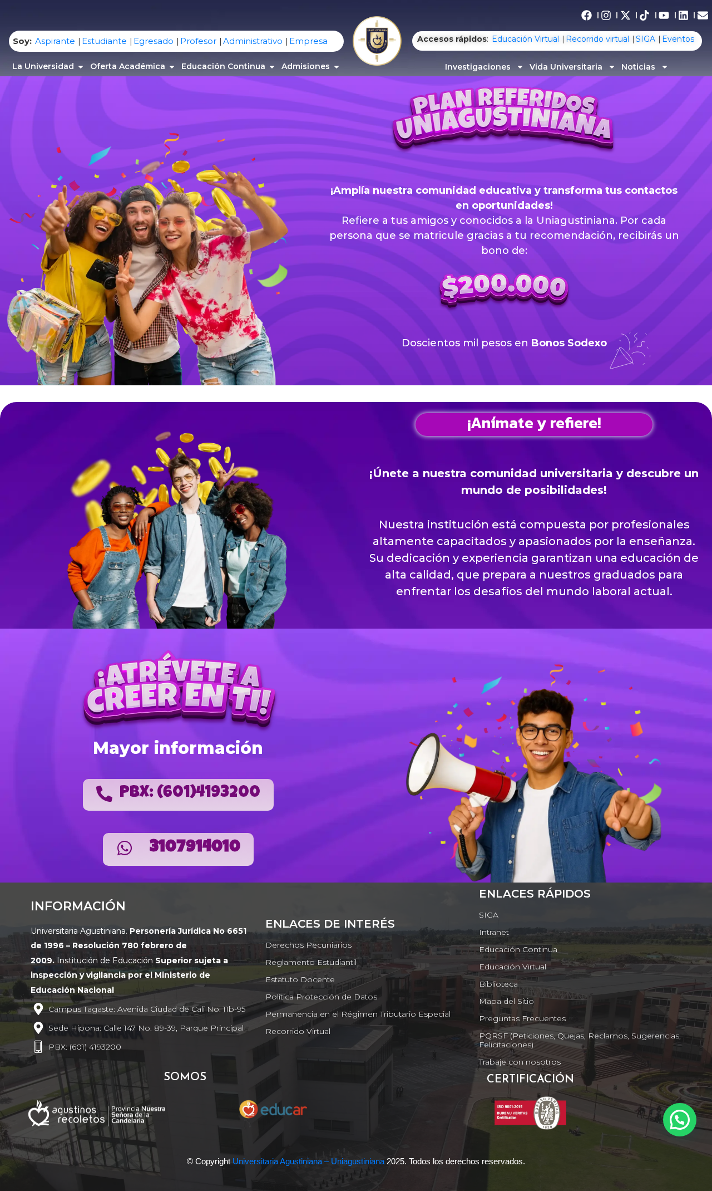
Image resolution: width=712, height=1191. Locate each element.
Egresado (154, 41)
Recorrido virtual (597, 39)
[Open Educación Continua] (272, 66)
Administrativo (253, 41)
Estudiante (104, 41)
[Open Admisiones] (336, 66)
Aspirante (55, 41)
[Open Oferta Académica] (172, 66)
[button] (679, 1119)
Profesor (198, 41)
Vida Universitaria (566, 67)
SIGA (645, 39)
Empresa (308, 41)
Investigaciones (478, 67)
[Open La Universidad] (81, 66)
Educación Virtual (525, 39)
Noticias (638, 67)
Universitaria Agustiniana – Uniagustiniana (308, 1161)
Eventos (678, 39)
